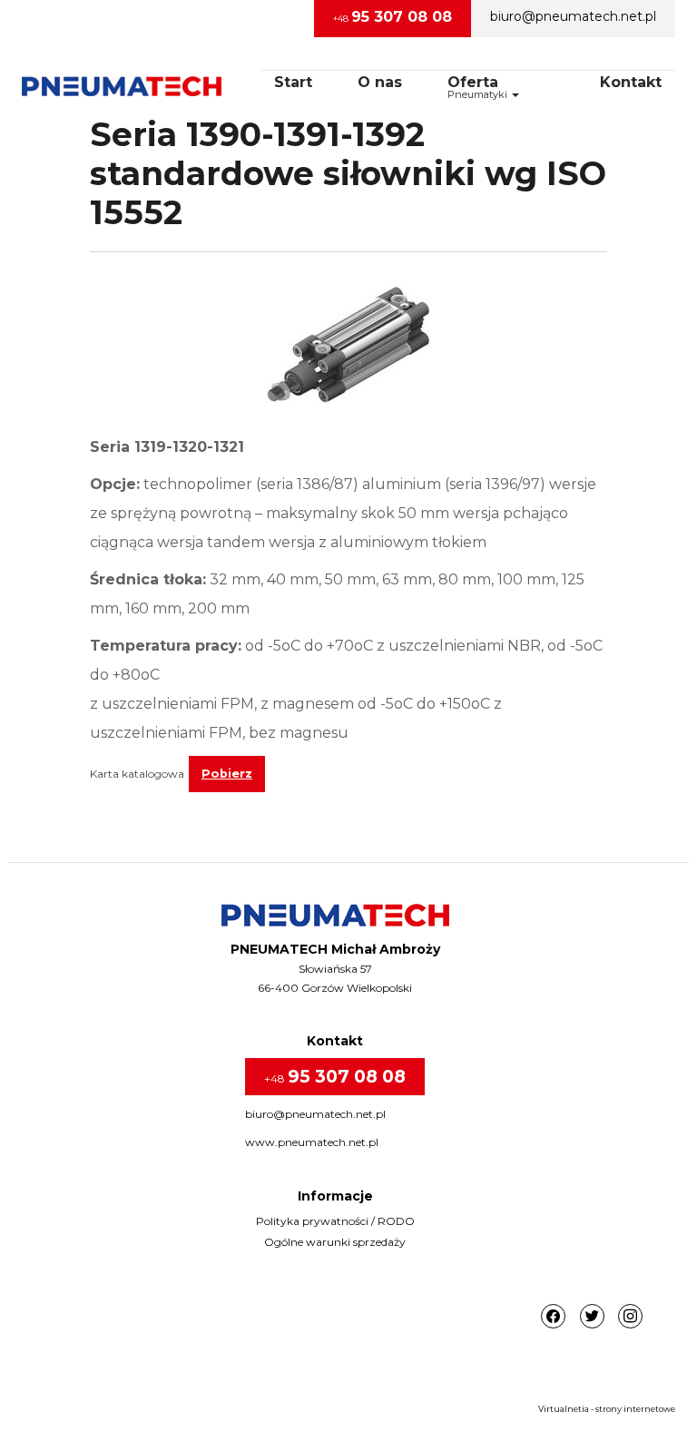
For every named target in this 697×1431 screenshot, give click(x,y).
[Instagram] (630, 1317)
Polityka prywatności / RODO (335, 1221)
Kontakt (631, 82)
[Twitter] (592, 1317)
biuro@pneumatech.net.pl (573, 16)
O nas (380, 82)
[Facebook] (553, 1317)
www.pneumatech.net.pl (311, 1142)
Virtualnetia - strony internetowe (606, 1409)
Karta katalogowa (137, 773)
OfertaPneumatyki (478, 87)
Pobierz (226, 773)
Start (293, 82)
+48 (392, 16)
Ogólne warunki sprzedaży (335, 1242)
